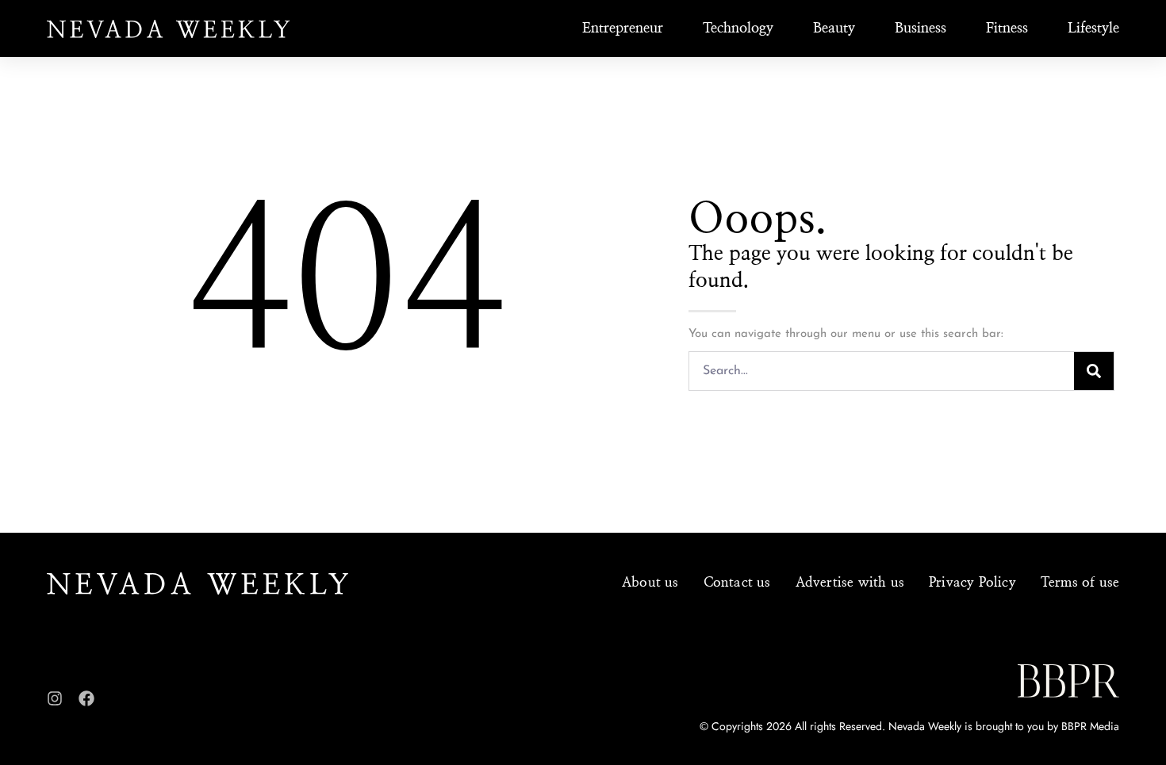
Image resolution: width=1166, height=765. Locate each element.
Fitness (1007, 28)
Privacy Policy (972, 582)
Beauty (834, 28)
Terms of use (1080, 582)
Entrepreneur (622, 28)
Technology (738, 28)
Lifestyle (1093, 28)
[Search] (1094, 371)
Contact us (737, 582)
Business (920, 28)
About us (650, 582)
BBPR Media (1090, 726)
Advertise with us (850, 582)
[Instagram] (55, 698)
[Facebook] (86, 698)
